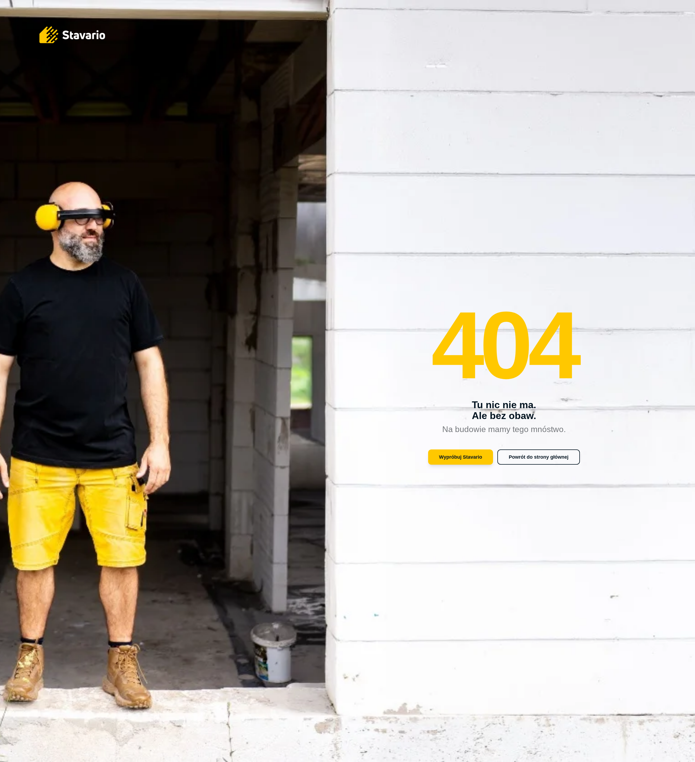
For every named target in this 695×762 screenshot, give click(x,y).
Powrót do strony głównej (538, 457)
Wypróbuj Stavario (460, 457)
